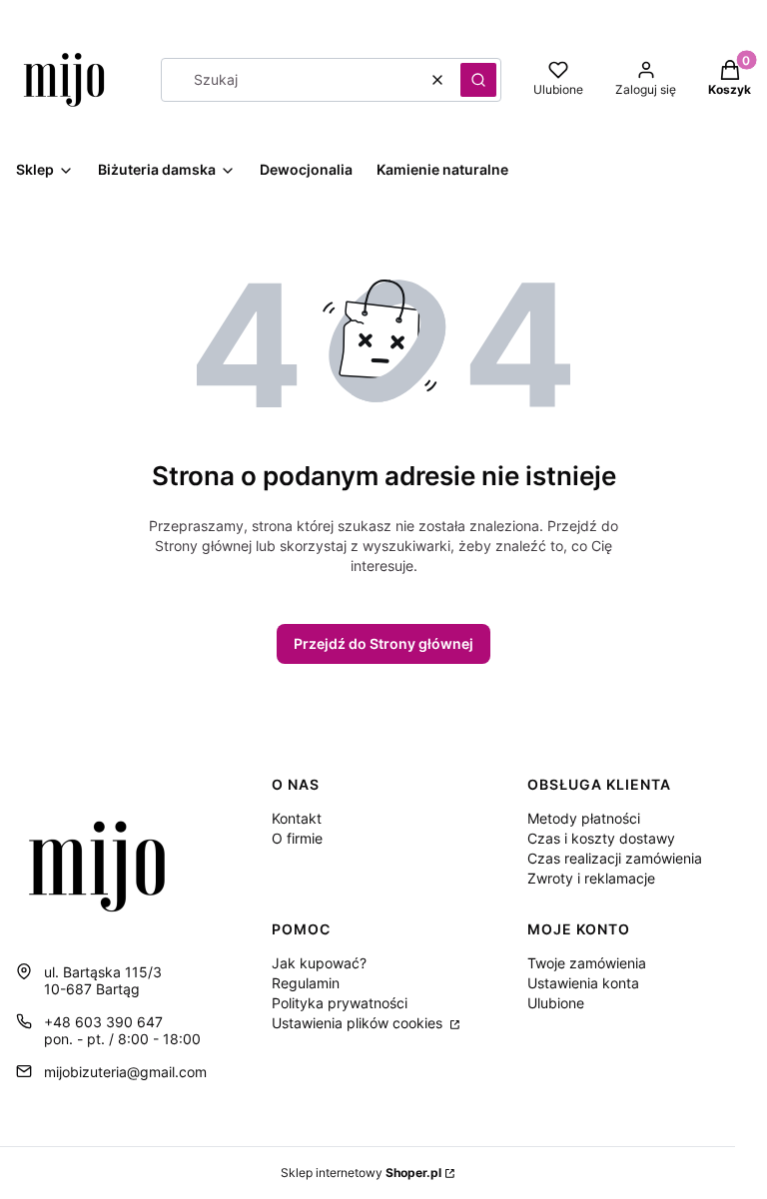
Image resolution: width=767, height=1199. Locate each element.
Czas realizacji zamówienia (614, 858)
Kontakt (297, 818)
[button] (478, 80)
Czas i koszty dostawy (601, 838)
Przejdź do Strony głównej (383, 643)
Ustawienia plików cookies (359, 1022)
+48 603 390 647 (103, 1021)
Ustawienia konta (583, 982)
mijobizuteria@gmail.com (125, 1071)
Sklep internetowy (361, 1172)
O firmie (297, 838)
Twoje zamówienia (586, 962)
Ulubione (555, 1002)
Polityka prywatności (339, 1002)
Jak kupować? (319, 962)
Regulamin (306, 982)
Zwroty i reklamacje (591, 878)
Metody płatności (583, 818)
